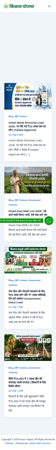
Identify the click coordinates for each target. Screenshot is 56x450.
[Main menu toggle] (49, 6)
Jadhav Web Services (39, 443)
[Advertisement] (28, 42)
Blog (11, 116)
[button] (48, 220)
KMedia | (10, 443)
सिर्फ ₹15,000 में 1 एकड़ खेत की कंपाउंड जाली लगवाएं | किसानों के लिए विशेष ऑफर (27, 382)
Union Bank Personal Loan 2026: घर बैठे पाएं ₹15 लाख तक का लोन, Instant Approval (27, 126)
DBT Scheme (21, 116)
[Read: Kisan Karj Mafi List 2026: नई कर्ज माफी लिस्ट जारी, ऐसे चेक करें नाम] (28, 179)
